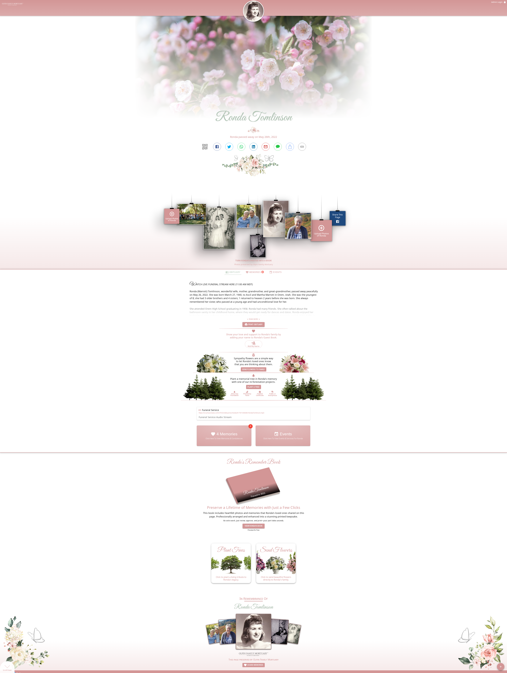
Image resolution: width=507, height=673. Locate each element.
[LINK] (302, 147)
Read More (253, 319)
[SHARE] (290, 147)
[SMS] (278, 147)
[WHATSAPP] (241, 147)
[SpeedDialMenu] (500, 666)
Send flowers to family (253, 369)
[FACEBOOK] (217, 147)
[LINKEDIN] (253, 147)
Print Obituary (255, 324)
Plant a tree (253, 387)
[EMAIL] (266, 147)
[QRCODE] (205, 147)
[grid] (253, 227)
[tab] (232, 272)
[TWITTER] (229, 147)
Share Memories (255, 665)
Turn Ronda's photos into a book (253, 261)
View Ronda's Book (253, 526)
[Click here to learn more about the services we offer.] (253, 654)
